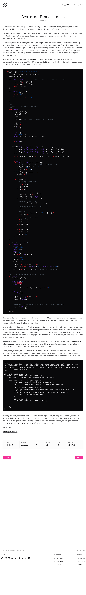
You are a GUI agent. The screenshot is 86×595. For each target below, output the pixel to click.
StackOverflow (32, 423)
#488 (8, 457)
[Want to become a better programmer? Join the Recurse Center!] (77, 550)
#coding (6, 432)
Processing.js (55, 59)
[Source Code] (80, 550)
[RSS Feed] (26, 558)
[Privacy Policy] (84, 550)
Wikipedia (20, 423)
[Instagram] (6, 558)
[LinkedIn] (9, 558)
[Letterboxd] (12, 558)
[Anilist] (23, 558)
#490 (78, 457)
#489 (38, 13)
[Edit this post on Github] (43, 457)
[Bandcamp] (16, 558)
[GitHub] (2, 558)
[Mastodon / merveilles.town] (29, 558)
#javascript (13, 432)
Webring (58, 554)
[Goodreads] (19, 558)
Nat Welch (43, 20)
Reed (35, 59)
